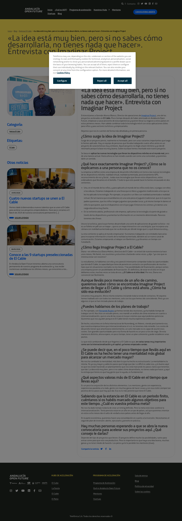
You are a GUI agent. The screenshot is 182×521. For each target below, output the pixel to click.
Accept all (123, 80)
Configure (62, 80)
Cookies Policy (63, 72)
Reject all (102, 80)
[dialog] (92, 70)
